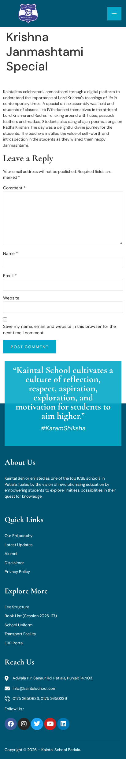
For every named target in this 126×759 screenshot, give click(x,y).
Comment (14, 188)
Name (10, 253)
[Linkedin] (63, 724)
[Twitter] (37, 724)
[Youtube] (50, 724)
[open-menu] (114, 13)
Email (10, 275)
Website (11, 298)
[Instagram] (24, 724)
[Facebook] (11, 724)
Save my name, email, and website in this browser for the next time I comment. (59, 329)
